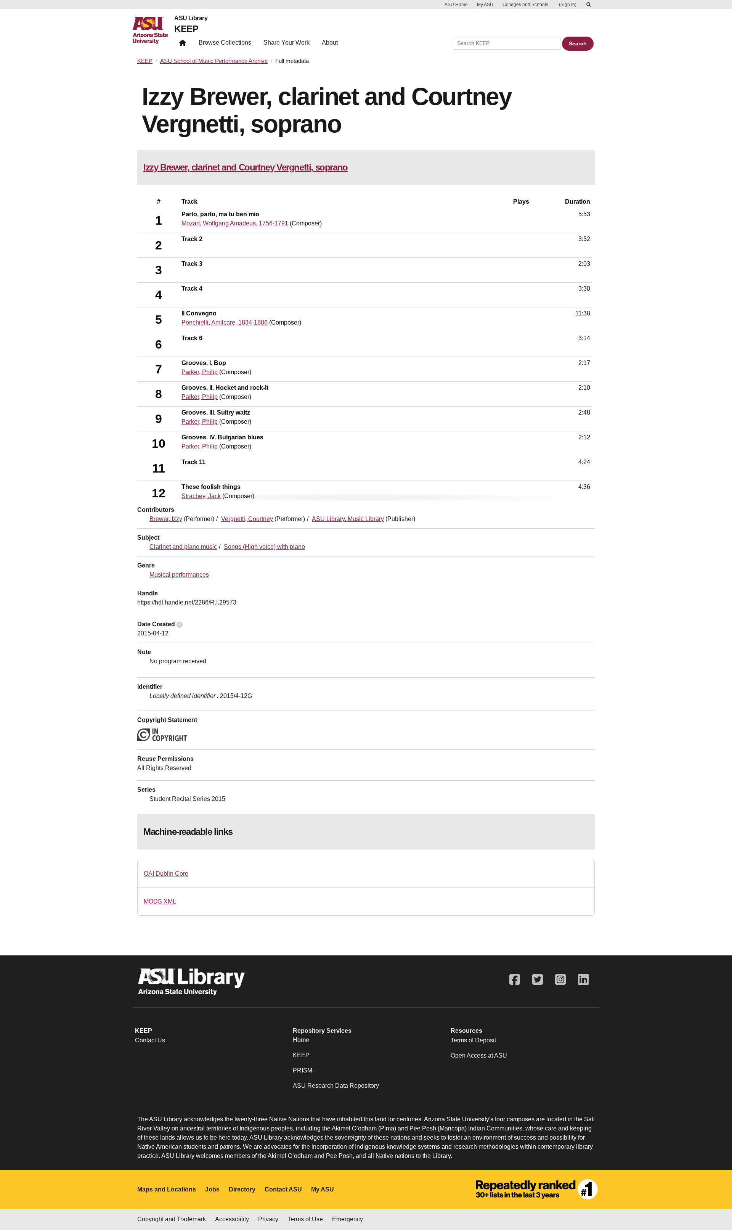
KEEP (186, 29)
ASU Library (190, 18)
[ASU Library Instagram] (560, 980)
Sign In (567, 4)
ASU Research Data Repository (336, 1085)
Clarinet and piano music (183, 546)
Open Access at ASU (479, 1055)
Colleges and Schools (525, 4)
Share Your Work (286, 42)
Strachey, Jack (201, 496)
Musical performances (179, 574)
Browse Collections (225, 42)
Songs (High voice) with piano (264, 546)
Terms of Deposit (473, 1040)
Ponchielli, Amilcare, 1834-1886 (224, 322)
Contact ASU (283, 1189)
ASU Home (456, 4)
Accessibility (232, 1219)
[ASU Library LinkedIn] (583, 980)
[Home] (153, 30)
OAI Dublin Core (166, 873)
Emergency (347, 1219)
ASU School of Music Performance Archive (214, 61)
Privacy (268, 1219)
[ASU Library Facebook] (514, 980)
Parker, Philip (199, 372)
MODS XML (160, 901)
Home (301, 1040)
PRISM (302, 1070)
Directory (242, 1189)
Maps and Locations (166, 1189)
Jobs (212, 1189)
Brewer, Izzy (165, 519)
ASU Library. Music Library (348, 519)
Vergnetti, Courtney (247, 519)
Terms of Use (305, 1219)
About (330, 42)
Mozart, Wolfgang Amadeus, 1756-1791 (234, 223)
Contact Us (150, 1040)
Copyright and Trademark (171, 1219)
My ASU (485, 4)
